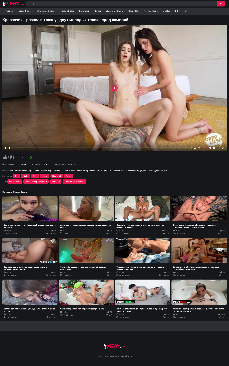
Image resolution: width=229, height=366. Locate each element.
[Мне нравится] (5, 157)
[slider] (99, 148)
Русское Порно (150, 11)
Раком (69, 176)
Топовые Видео (66, 11)
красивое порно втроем (36, 181)
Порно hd (56, 176)
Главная (9, 11)
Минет (45, 176)
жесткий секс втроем (74, 181)
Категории (84, 11)
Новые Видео (24, 11)
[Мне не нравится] (10, 157)
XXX (177, 11)
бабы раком (14, 181)
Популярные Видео (45, 11)
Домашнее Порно (114, 11)
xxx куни (56, 181)
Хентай (97, 11)
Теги (186, 11)
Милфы (166, 11)
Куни (35, 176)
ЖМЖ (25, 176)
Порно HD (133, 11)
